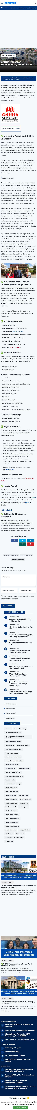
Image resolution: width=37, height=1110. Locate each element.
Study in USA (20, 834)
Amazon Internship (20, 729)
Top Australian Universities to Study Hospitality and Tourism (19, 1070)
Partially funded (11, 768)
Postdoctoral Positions (13, 772)
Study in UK (9, 834)
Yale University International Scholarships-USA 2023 (19, 659)
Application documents (13, 741)
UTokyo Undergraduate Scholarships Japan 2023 (17, 675)
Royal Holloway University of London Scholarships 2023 (19, 651)
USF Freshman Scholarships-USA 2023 (20, 644)
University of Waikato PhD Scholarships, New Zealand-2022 (18, 886)
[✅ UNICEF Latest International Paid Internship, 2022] (19, 947)
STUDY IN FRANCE (25, 799)
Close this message (20, 1107)
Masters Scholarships (11, 555)
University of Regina (13, 1048)
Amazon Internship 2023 (13, 732)
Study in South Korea (12, 826)
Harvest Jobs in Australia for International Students (16, 1081)
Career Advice (11, 704)
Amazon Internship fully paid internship (15, 737)
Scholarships (8, 55)
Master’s (16, 331)
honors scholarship (12, 753)
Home (5, 78)
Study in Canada (11, 795)
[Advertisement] (18, 29)
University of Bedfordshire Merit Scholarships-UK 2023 (21, 667)
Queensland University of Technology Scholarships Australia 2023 (18, 684)
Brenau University (12, 1052)
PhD (21, 331)
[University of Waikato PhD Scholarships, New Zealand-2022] (19, 870)
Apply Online (10, 745)
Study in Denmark (11, 799)
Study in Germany (11, 803)
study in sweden (11, 830)
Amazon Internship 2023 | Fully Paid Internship (20, 620)
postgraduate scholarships (14, 776)
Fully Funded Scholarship (13, 749)
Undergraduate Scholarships (15, 838)
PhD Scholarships (26, 555)
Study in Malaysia (11, 811)
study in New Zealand (12, 818)
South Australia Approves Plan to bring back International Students (20, 1087)
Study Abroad (11, 713)
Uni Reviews (10, 718)
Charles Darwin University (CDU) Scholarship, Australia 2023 (20, 636)
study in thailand (24, 830)
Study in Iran (24, 803)
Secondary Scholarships (13, 784)
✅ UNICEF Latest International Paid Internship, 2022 (16, 964)
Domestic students (23, 745)
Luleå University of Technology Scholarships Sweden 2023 (20, 692)
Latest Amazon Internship (14, 761)
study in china (23, 795)
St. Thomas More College (15, 1055)
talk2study (10, 3)
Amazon (8, 729)
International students (13, 757)
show (17, 128)
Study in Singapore (12, 822)
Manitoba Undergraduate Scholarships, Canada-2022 (18, 1002)
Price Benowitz (10, 780)
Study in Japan (23, 807)
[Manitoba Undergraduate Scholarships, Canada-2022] (19, 986)
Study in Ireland (11, 807)
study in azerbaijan (12, 791)
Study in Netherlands (12, 814)
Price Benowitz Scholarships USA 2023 (20, 628)
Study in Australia (18, 559)
